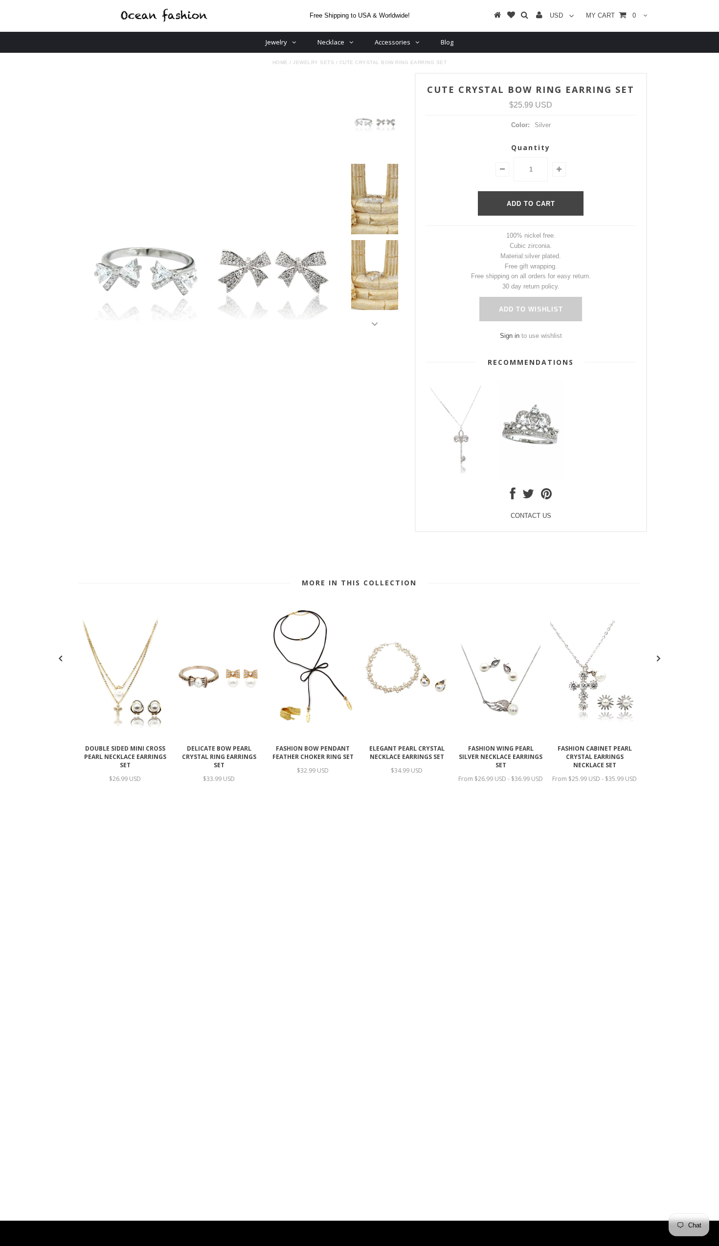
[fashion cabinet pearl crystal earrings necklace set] (594, 734)
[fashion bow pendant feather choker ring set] (313, 734)
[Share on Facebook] (513, 496)
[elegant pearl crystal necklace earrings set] (406, 734)
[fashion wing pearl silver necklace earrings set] (500, 734)
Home (280, 62)
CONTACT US (531, 515)
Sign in (509, 335)
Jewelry (276, 42)
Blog (447, 42)
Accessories (392, 42)
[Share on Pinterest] (546, 496)
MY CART (611, 15)
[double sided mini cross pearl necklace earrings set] (125, 734)
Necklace (330, 42)
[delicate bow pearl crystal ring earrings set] (219, 734)
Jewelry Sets (313, 62)
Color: (520, 125)
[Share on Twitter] (528, 496)
